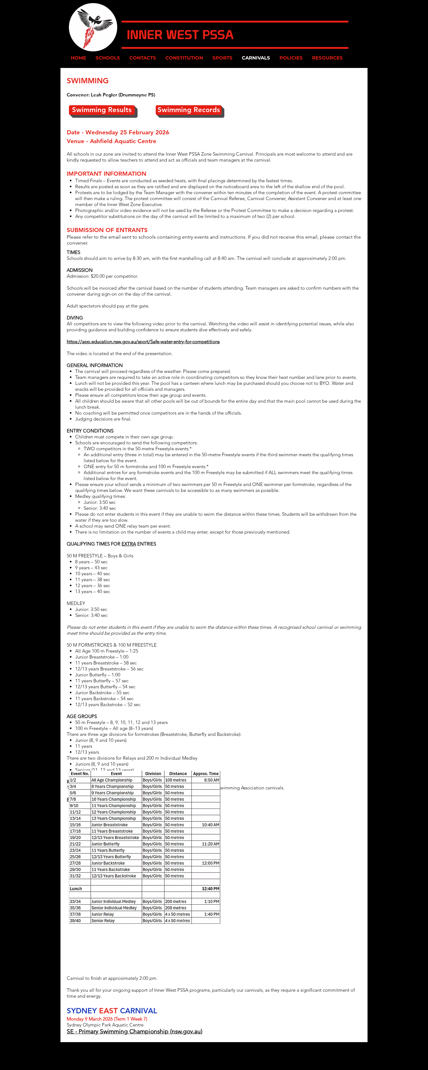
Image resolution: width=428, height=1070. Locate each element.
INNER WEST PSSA (180, 34)
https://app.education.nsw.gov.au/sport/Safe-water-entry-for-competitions (143, 341)
